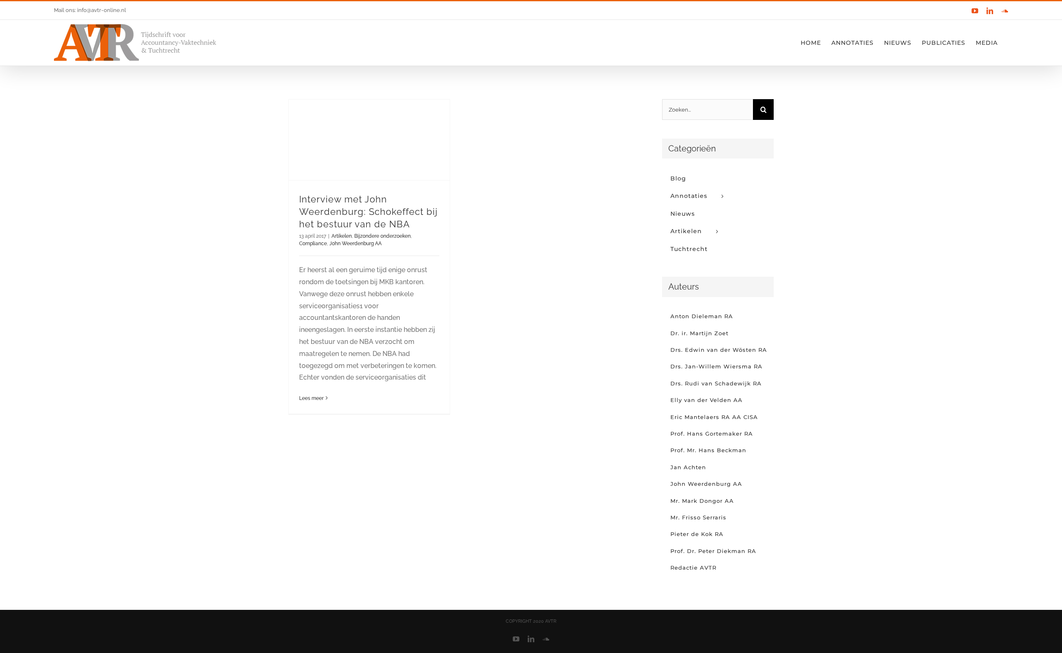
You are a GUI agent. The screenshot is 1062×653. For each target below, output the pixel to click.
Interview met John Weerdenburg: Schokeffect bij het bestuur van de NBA (368, 211)
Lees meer (311, 398)
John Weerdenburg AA (355, 243)
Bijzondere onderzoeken (382, 236)
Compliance (313, 243)
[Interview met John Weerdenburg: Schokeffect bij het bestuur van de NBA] (369, 140)
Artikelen (341, 236)
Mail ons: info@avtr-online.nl (90, 10)
